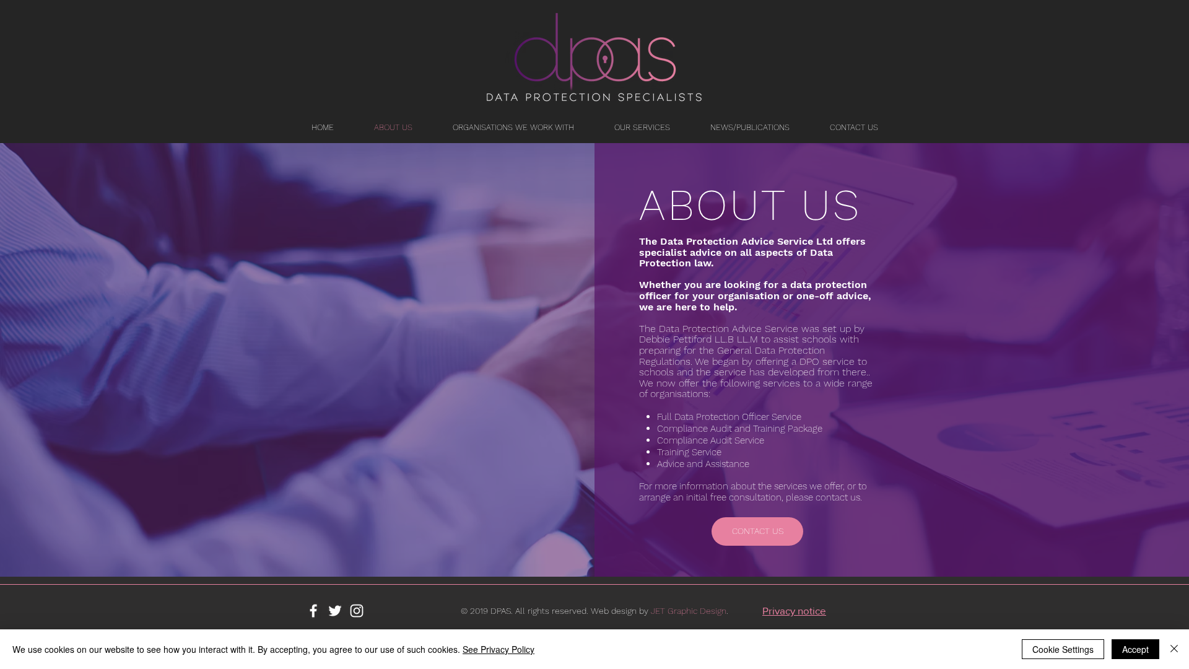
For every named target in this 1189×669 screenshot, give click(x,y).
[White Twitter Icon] (335, 610)
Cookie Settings (1063, 649)
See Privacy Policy (498, 649)
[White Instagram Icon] (356, 610)
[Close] (1174, 649)
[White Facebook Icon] (313, 610)
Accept (1135, 649)
